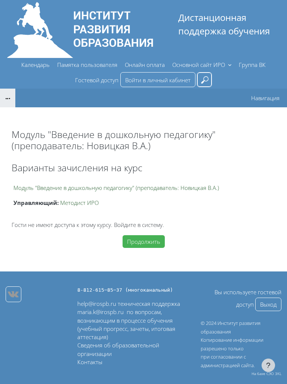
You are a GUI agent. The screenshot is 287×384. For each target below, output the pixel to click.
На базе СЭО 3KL (266, 373)
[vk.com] (13, 294)
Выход (268, 304)
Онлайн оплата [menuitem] (145, 64)
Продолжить (143, 241)
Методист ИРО (79, 202)
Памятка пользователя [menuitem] (87, 64)
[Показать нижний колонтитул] (268, 365)
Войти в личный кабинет (158, 80)
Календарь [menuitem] (35, 64)
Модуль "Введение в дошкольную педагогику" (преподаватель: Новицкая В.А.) (116, 187)
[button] (204, 80)
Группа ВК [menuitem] (252, 64)
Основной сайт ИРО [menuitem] (199, 64)
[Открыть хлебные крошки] (7, 98)
